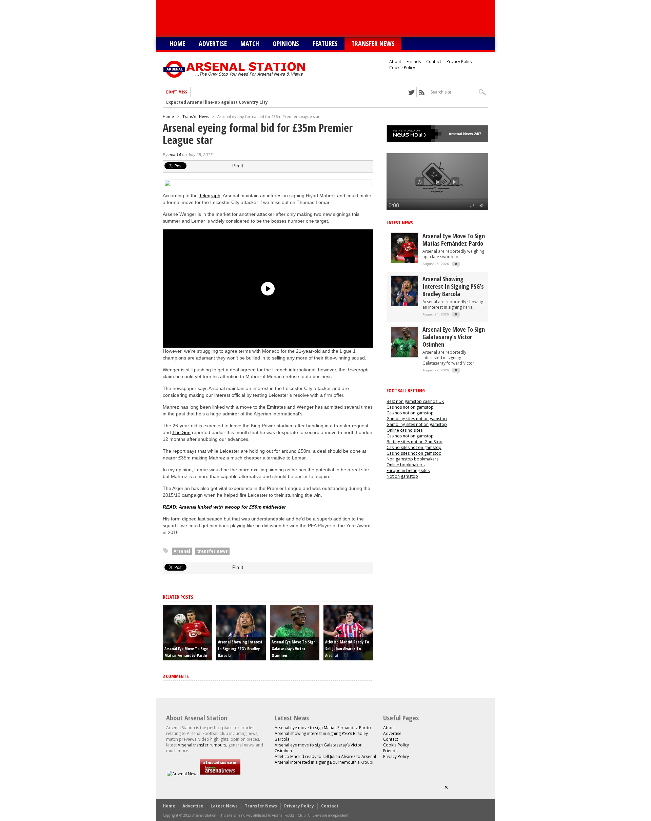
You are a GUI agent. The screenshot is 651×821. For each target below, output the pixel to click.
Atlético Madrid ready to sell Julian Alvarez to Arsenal (347, 648)
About (395, 61)
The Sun (181, 432)
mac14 (175, 154)
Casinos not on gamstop (410, 407)
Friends (414, 61)
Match (249, 43)
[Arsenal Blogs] (220, 774)
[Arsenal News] (182, 774)
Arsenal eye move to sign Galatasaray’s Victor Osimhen (294, 648)
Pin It (237, 165)
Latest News (400, 222)
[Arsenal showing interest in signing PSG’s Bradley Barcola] (404, 305)
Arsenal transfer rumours (202, 745)
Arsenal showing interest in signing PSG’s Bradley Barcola (240, 648)
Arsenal (182, 551)
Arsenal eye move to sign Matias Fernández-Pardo (453, 239)
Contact (433, 61)
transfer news (212, 551)
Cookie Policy (402, 67)
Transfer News (373, 43)
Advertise (213, 43)
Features (325, 43)
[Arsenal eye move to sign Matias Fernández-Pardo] (404, 262)
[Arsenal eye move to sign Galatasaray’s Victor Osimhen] (404, 355)
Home (177, 43)
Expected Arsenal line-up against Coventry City (217, 102)
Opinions (286, 43)
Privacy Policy (459, 61)
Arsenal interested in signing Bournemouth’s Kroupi (324, 762)
